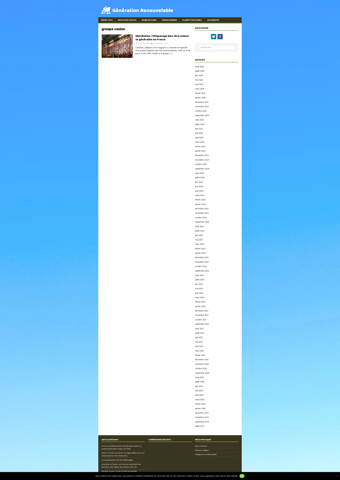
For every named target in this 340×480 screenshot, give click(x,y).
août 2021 (199, 328)
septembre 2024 (202, 168)
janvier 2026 (200, 97)
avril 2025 (199, 137)
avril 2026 (199, 84)
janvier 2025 (200, 151)
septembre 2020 (202, 373)
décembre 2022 (202, 257)
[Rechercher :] (216, 47)
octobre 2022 (201, 266)
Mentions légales (202, 450)
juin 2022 (199, 284)
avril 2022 (199, 293)
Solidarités (213, 20)
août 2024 (199, 173)
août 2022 (199, 275)
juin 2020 (199, 386)
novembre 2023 (202, 213)
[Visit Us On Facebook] (220, 38)
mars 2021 (199, 350)
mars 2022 (199, 297)
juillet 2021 (199, 333)
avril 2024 (199, 191)
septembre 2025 (202, 115)
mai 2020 (199, 390)
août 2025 (199, 119)
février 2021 (200, 355)
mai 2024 (199, 186)
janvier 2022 (200, 306)
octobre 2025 (201, 111)
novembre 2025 (202, 106)
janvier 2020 (200, 408)
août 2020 (199, 377)
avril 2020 (199, 395)
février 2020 (200, 404)
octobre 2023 (201, 217)
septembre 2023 (202, 222)
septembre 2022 (202, 271)
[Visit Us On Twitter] (213, 38)
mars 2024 (199, 195)
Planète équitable (192, 20)
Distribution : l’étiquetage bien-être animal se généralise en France (162, 38)
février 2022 (200, 301)
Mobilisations (149, 20)
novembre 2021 (202, 315)
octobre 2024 (201, 164)
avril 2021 (199, 346)
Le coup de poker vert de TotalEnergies (117, 460)
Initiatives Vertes (127, 20)
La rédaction (158, 43)
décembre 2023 (202, 208)
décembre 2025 (202, 102)
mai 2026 (199, 80)
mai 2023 (199, 239)
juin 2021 (199, 337)
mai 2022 (199, 288)
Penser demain (169, 20)
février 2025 (200, 146)
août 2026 (199, 66)
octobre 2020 (201, 368)
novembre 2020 (202, 364)
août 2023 (199, 226)
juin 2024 (199, 182)
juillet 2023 (199, 230)
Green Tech (106, 20)
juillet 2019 (199, 426)
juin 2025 (199, 128)
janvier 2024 (200, 204)
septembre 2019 (202, 421)
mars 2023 (199, 244)
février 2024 (200, 199)
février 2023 (200, 248)
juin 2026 (199, 75)
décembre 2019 (202, 413)
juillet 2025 (199, 124)
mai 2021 (199, 342)
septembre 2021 (202, 324)
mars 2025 (199, 142)
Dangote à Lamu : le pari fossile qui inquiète (119, 471)
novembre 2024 (202, 159)
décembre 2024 (202, 155)
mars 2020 (199, 399)
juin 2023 (199, 235)
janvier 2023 (200, 253)
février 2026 (200, 93)
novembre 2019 (202, 417)
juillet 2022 (199, 279)
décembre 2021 (202, 310)
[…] (170, 53)
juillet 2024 (199, 177)
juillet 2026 (199, 71)
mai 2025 (199, 133)
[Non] (336, 476)
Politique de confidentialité (206, 454)
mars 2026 (199, 88)
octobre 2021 (201, 319)
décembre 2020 (202, 359)
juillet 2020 (199, 381)
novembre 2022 (202, 262)
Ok (242, 476)
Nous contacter (201, 446)
